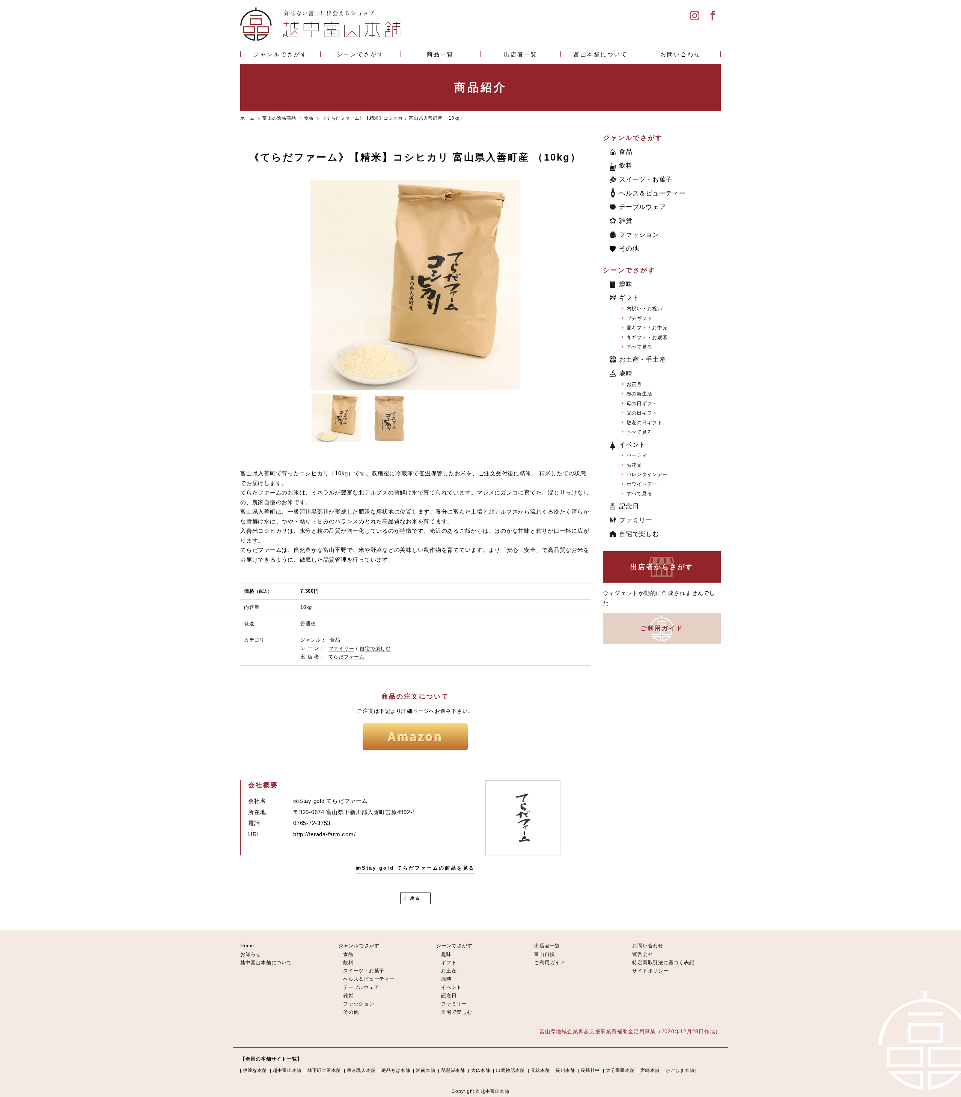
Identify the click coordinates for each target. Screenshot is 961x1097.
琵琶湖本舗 (453, 1070)
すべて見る (639, 347)
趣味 (626, 284)
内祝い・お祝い (645, 308)
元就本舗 (540, 1070)
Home (247, 945)
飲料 (626, 165)
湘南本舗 (425, 1070)
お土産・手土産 (642, 359)
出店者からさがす (661, 567)
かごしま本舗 (680, 1070)
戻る (415, 898)
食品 (335, 640)
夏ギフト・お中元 (647, 328)
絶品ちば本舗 (395, 1070)
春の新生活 (639, 394)
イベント (632, 444)
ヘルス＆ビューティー (652, 193)
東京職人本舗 (361, 1070)
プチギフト (639, 318)
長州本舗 (565, 1070)
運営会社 (642, 954)
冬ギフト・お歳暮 (647, 337)
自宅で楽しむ (375, 648)
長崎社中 (590, 1070)
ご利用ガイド (661, 628)
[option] (415, 285)
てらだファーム (346, 657)
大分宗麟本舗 (620, 1070)
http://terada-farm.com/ (324, 834)
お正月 (634, 384)
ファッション (639, 234)
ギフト (629, 297)
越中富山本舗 (287, 1070)
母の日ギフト (642, 403)
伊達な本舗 (255, 1070)
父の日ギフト (642, 413)
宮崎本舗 (650, 1070)
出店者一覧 (521, 54)
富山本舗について (601, 54)
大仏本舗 (480, 1070)
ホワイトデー (642, 484)
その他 (629, 248)
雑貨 (626, 220)
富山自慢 (544, 954)
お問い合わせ (680, 54)
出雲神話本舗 (510, 1070)
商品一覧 (440, 54)
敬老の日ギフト (645, 422)
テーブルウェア (642, 206)
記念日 (629, 506)
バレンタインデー (647, 474)
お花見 (634, 465)
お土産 (448, 971)
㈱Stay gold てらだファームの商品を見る (415, 868)
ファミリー (341, 648)
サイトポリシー (650, 971)
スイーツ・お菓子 (645, 179)
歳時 (626, 373)
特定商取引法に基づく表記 (663, 962)
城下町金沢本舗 (324, 1070)
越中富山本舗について (266, 962)
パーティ (637, 455)
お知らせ (250, 954)
